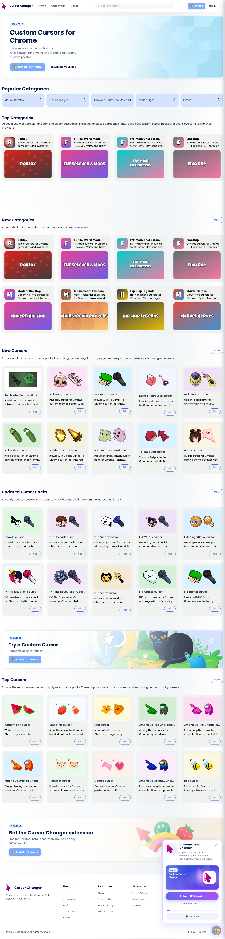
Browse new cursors (63, 67)
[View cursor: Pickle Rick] (22, 448)
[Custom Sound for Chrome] (192, 877)
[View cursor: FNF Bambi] (112, 392)
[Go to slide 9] (186, 910)
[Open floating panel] (216, 930)
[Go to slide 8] (184, 910)
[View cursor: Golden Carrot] (67, 448)
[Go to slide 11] (190, 910)
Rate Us (136, 905)
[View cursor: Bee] (202, 777)
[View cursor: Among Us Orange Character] (22, 777)
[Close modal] (149, 448)
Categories (58, 5)
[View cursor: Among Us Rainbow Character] (157, 777)
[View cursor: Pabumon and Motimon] (112, 448)
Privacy (191, 932)
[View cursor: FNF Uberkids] (67, 533)
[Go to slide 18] (205, 910)
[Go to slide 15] (199, 910)
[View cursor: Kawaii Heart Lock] (157, 392)
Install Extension (141, 893)
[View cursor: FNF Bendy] (112, 589)
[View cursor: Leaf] (112, 721)
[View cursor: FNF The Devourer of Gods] (67, 589)
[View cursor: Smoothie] (67, 721)
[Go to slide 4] (175, 910)
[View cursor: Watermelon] (22, 721)
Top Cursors (70, 911)
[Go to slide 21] (212, 910)
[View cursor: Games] (112, 777)
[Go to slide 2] (170, 910)
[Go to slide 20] (210, 910)
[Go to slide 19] (208, 910)
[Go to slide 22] (214, 910)
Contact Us (104, 899)
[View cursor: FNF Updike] (157, 589)
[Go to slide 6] (180, 910)
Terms (202, 932)
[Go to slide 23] (216, 910)
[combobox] (134, 6)
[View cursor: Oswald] (22, 533)
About (101, 893)
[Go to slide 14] (197, 910)
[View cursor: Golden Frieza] (202, 392)
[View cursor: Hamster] (67, 777)
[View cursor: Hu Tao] (202, 448)
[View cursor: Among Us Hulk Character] (157, 721)
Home (42, 5)
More (217, 219)
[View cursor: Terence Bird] (157, 448)
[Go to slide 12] (193, 910)
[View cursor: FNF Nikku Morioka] (22, 589)
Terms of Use (105, 911)
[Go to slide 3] (173, 910)
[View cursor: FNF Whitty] (157, 533)
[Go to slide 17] (203, 910)
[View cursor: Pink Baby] (67, 392)
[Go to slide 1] (167, 910)
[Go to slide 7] (182, 910)
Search (67, 917)
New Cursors (139, 899)
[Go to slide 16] (201, 910)
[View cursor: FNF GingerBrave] (202, 533)
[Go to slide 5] (178, 910)
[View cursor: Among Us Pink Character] (202, 721)
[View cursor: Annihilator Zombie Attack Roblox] (22, 392)
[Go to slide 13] (195, 910)
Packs (74, 5)
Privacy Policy (105, 905)
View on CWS (190, 903)
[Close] (216, 845)
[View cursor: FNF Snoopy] (112, 533)
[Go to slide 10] (188, 910)
